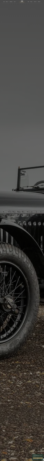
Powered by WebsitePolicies (35, 459)
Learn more (34, 456)
